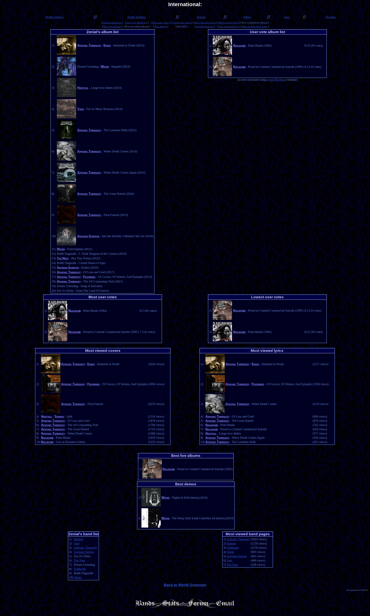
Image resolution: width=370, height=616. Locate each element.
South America (136, 17)
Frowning (89, 276)
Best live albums (112, 26)
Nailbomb (239, 45)
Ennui (107, 45)
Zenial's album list (111, 22)
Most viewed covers (204, 22)
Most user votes (160, 22)
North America (54, 17)
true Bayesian (277, 79)
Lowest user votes (181, 22)
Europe (201, 17)
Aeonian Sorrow (88, 236)
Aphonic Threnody (89, 45)
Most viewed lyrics (228, 22)
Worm (105, 66)
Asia (286, 17)
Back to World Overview (185, 585)
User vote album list (136, 22)
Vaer (80, 109)
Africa (247, 17)
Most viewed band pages (255, 26)
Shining (59, 416)
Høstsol (82, 87)
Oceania (330, 17)
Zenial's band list (204, 26)
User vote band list (228, 26)
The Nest (63, 258)
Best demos (160, 26)
